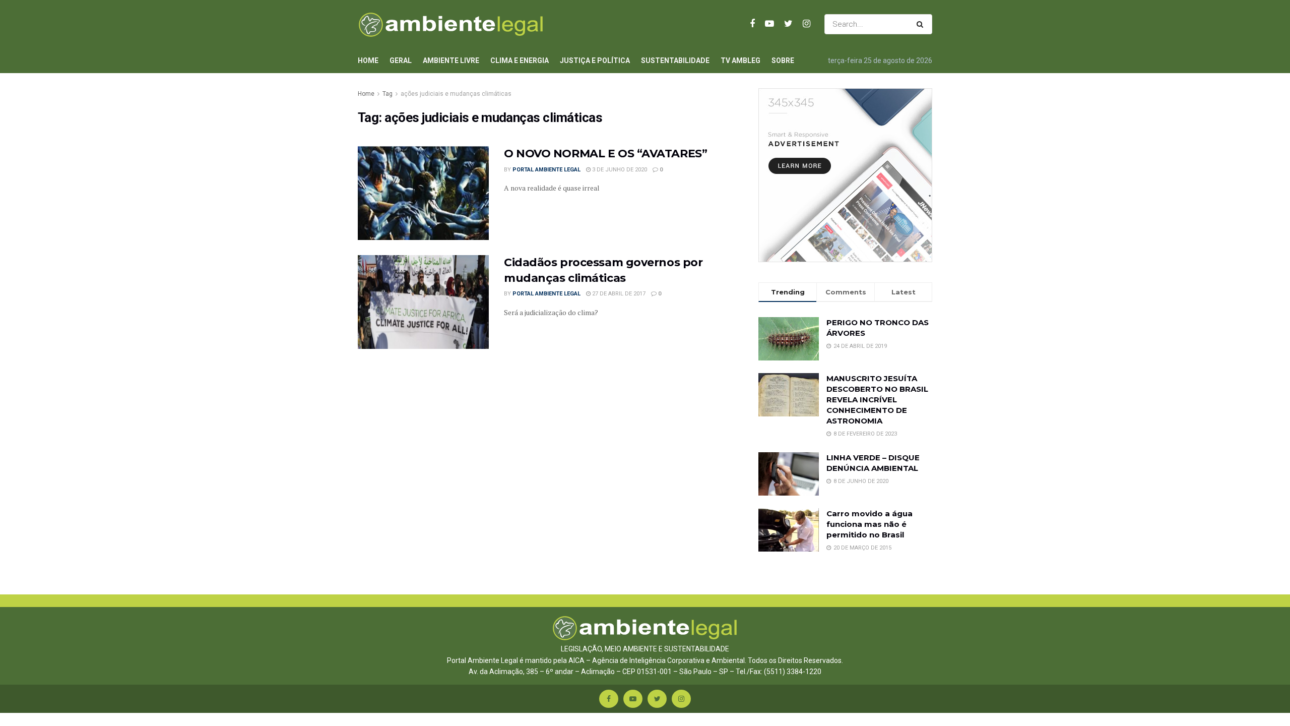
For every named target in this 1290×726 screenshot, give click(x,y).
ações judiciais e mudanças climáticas (456, 93)
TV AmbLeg (740, 60)
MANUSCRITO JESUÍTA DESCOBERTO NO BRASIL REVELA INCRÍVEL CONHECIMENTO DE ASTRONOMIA (877, 400)
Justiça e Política (595, 60)
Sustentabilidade (675, 60)
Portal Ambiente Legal (546, 169)
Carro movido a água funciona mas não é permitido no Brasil (869, 524)
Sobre (782, 60)
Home (368, 60)
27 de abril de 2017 (618, 293)
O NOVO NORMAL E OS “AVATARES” (605, 153)
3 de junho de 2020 (619, 169)
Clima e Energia (519, 60)
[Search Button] (922, 24)
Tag (387, 93)
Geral (401, 60)
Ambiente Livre (451, 60)
